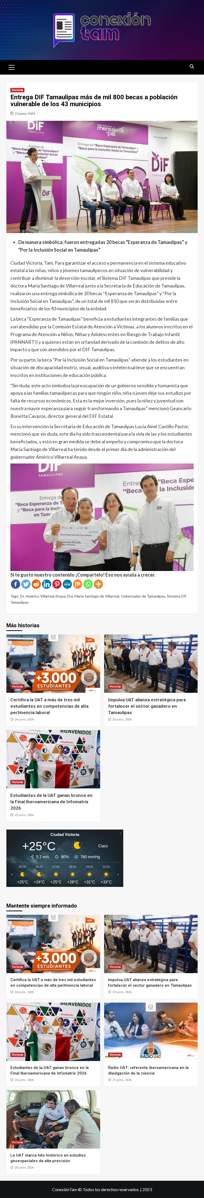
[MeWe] (67, 584)
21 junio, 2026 (121, 1080)
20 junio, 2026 (24, 1167)
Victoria (17, 90)
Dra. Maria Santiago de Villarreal (93, 596)
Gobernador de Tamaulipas (143, 596)
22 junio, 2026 (24, 815)
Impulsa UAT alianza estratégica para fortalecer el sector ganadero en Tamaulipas (147, 706)
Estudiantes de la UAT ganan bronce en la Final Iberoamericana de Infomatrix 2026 (51, 802)
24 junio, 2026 (24, 719)
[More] (98, 584)
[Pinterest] (57, 584)
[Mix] (77, 584)
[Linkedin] (46, 584)
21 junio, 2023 (25, 113)
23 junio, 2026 (121, 719)
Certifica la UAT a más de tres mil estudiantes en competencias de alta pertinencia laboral (49, 706)
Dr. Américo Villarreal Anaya (43, 596)
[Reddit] (36, 584)
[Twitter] (26, 584)
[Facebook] (15, 584)
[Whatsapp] (88, 584)
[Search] (191, 66)
